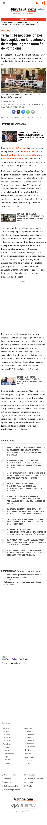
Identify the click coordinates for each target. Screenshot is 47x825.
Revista (28, 754)
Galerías (29, 760)
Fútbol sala (30, 743)
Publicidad (8, 782)
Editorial (7, 751)
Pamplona (7, 744)
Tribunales (7, 737)
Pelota (29, 737)
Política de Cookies (11, 786)
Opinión (6, 748)
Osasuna (6, 763)
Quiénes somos (10, 775)
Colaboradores (9, 754)
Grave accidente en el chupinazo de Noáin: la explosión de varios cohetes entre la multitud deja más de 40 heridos (26, 475)
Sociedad (7, 740)
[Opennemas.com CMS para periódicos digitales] (23, 808)
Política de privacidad (12, 790)
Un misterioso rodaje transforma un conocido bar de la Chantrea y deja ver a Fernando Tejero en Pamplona (26, 553)
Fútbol (29, 731)
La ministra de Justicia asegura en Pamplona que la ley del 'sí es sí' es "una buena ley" (31, 136)
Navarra (6, 728)
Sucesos (7, 734)
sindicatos (25, 117)
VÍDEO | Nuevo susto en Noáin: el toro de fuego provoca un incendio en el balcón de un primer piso (25, 522)
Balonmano (30, 740)
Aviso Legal (31, 775)
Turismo (30, 782)
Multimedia (29, 757)
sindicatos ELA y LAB (16, 148)
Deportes (28, 728)
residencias (36, 117)
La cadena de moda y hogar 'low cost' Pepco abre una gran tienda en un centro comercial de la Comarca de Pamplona (26, 511)
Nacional (28, 750)
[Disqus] (23, 620)
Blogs (6, 757)
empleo (17, 117)
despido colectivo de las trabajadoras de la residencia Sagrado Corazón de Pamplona (22, 155)
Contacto (7, 779)
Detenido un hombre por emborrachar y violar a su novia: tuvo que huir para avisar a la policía (31, 380)
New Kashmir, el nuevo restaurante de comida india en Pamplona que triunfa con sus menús (30, 217)
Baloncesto (30, 734)
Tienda (29, 786)
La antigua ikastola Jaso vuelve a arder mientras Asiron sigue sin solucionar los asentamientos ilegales (26, 542)
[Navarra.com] (23, 9)
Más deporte (31, 746)
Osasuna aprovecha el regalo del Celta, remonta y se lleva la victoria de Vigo (20, 24)
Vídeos (29, 763)
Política (6, 731)
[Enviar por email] (33, 111)
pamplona (9, 117)
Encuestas (7, 760)
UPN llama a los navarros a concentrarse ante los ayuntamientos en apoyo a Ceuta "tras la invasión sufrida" (26, 532)
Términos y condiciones (28, 571)
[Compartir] (14, 111)
